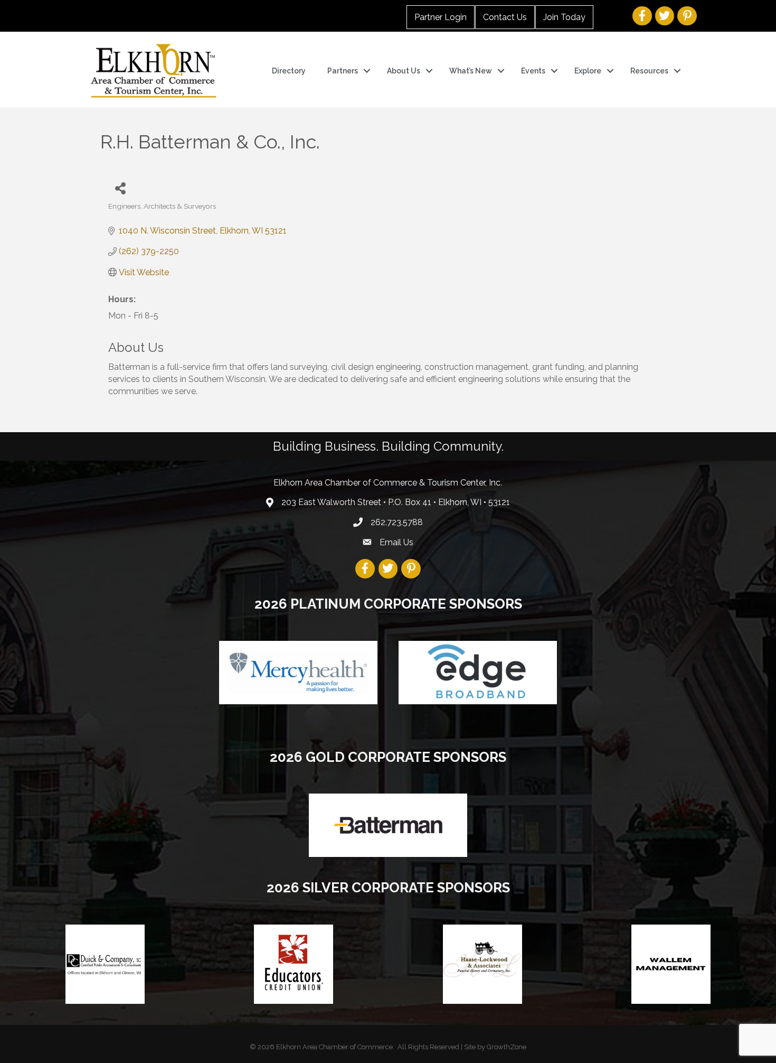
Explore (587, 71)
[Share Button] (120, 188)
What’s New (470, 71)
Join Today (564, 17)
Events (533, 71)
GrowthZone (506, 1047)
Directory (289, 71)
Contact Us (505, 17)
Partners (342, 71)
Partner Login (440, 17)
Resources (649, 71)
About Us (403, 71)
